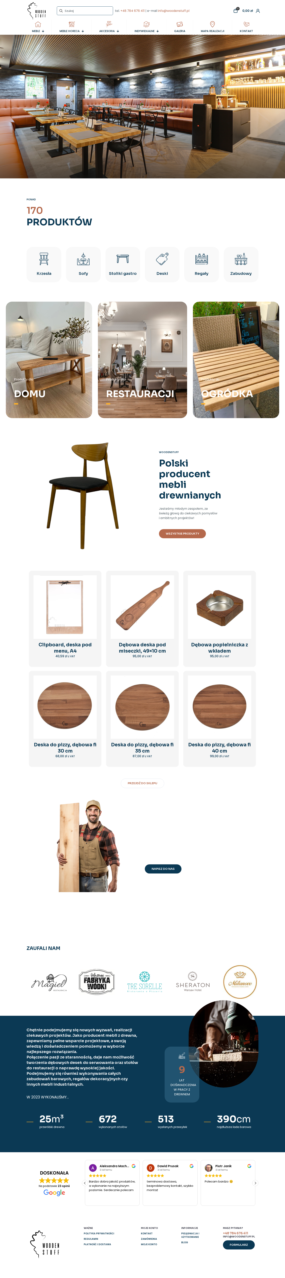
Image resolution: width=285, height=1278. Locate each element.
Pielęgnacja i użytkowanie (190, 1235)
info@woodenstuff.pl (173, 11)
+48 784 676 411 (132, 11)
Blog (184, 1242)
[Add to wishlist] (91, 597)
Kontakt (147, 1233)
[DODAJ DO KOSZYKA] (91, 580)
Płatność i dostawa (97, 1244)
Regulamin (91, 1239)
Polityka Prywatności (99, 1233)
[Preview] (91, 605)
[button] (255, 1183)
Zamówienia (149, 1239)
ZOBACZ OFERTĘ (142, 131)
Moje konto (149, 1244)
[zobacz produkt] (91, 589)
